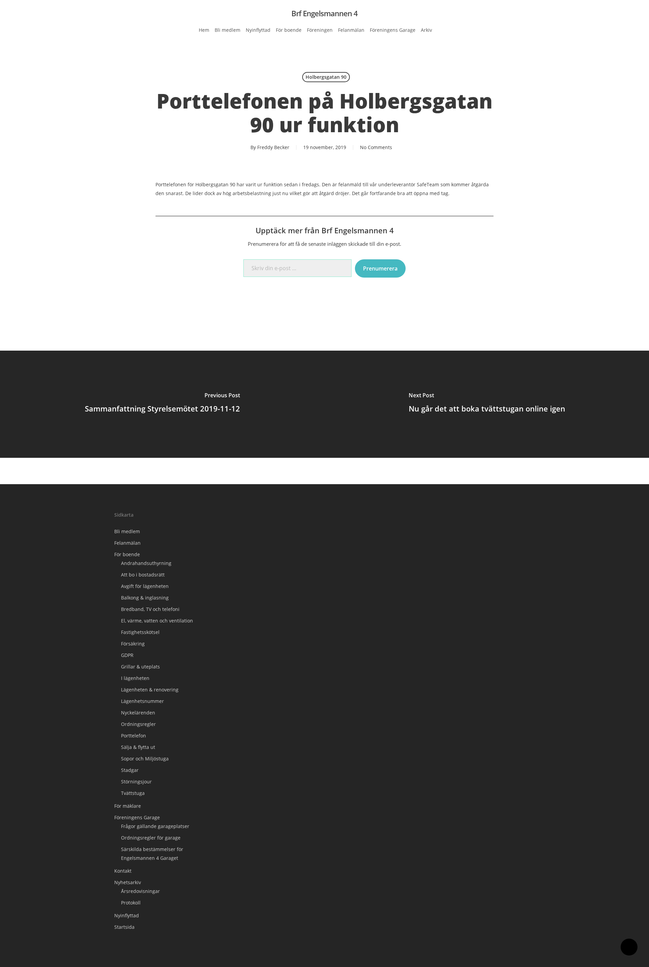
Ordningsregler (138, 724)
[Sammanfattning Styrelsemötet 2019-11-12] (162, 404)
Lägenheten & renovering (149, 689)
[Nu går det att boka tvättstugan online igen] (486, 404)
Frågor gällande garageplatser (155, 826)
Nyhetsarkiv (127, 882)
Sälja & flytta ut (138, 747)
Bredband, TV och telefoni (150, 609)
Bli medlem (127, 531)
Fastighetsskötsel (140, 632)
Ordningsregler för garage (151, 837)
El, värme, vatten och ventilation (157, 620)
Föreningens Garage (137, 817)
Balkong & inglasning (145, 597)
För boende (127, 554)
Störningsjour (136, 781)
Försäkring (133, 643)
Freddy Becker (273, 147)
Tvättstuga (133, 793)
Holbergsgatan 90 (326, 77)
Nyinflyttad (126, 915)
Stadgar (130, 770)
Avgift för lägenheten (145, 586)
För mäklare (127, 806)
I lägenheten (135, 678)
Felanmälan (127, 543)
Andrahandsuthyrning (146, 563)
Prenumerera (380, 268)
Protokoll (131, 902)
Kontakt (122, 871)
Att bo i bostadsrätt (143, 574)
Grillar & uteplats (140, 666)
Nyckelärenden (138, 712)
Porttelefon (133, 735)
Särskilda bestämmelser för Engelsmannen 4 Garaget (152, 853)
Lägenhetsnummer (142, 701)
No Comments (376, 147)
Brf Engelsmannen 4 (324, 13)
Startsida (124, 927)
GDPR (127, 655)
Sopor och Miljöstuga (145, 758)
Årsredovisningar (140, 891)
